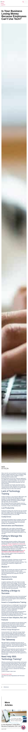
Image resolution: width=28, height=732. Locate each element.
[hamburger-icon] (25, 2)
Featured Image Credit (6, 674)
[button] (23, 1)
